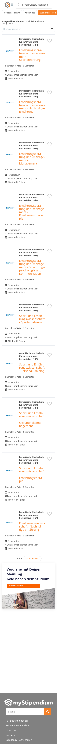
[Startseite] (28, 702)
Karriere (10, 735)
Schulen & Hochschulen (19, 740)
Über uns (11, 730)
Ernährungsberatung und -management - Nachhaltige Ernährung (32, 107)
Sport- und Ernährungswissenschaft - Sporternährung (32, 319)
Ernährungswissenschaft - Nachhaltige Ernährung (32, 526)
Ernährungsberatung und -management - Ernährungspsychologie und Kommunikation (32, 267)
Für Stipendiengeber (17, 720)
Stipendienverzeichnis (18, 725)
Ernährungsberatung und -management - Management (32, 158)
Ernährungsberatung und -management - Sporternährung (32, 55)
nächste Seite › (32, 558)
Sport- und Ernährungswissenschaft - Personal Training (32, 367)
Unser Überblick (16, 586)
